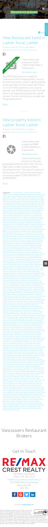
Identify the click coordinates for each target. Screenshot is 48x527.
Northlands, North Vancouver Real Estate (33, 315)
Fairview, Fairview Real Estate (29, 252)
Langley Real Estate (16, 292)
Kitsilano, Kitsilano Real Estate (27, 282)
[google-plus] (21, 494)
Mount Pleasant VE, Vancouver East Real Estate (23, 304)
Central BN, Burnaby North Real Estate (29, 212)
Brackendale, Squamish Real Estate (17, 201)
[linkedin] (33, 494)
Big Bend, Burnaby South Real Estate (14, 200)
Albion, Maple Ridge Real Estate (17, 196)
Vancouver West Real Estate (25, 387)
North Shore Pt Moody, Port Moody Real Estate (17, 313)
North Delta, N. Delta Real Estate (33, 312)
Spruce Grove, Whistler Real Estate (18, 357)
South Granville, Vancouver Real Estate (15, 348)
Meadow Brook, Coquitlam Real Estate (14, 299)
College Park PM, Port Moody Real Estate (15, 224)
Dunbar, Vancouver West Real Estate (31, 240)
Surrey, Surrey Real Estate (18, 369)
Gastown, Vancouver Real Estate (19, 261)
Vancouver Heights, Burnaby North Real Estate (27, 385)
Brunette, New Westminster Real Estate (26, 203)
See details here (29, 72)
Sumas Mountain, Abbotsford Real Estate (27, 366)
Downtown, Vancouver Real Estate (27, 238)
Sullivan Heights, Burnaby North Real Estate (20, 364)
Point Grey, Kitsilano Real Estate (25, 326)
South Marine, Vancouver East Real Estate (26, 350)
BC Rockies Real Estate (36, 198)
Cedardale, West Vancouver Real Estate (19, 210)
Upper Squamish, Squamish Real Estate (21, 379)
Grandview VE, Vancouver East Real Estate (20, 266)
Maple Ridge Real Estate (10, 298)
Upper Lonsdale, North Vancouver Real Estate (21, 378)
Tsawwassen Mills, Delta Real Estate (18, 375)
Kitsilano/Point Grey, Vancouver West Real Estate (28, 287)
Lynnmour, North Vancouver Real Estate (22, 294)
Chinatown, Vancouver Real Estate (20, 219)
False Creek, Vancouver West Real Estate (22, 253)
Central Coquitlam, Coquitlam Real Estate (15, 214)
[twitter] (27, 494)
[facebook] (15, 494)
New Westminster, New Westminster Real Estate (22, 308)
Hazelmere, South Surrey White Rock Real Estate (17, 273)
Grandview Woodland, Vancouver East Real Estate (21, 267)
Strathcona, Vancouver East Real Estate (14, 362)
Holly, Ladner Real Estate (21, 275)
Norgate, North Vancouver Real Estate (25, 310)
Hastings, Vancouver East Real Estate (28, 271)
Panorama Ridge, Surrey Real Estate (26, 319)
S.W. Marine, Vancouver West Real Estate (19, 336)
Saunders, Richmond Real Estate (33, 340)
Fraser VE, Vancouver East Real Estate (14, 259)
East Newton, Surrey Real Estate (28, 247)
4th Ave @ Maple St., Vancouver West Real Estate (26, 192)
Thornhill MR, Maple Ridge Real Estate (24, 371)
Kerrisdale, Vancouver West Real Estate (19, 278)
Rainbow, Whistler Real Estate (12, 334)
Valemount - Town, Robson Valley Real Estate (20, 382)
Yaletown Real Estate (9, 408)
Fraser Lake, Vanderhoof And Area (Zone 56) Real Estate (24, 257)
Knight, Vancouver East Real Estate (13, 289)
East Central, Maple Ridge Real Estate (28, 245)
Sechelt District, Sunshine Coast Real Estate (16, 341)
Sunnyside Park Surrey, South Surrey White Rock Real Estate (21, 368)
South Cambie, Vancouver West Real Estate (32, 347)
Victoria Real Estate (9, 390)
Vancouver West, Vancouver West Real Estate (30, 389)
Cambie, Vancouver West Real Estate (27, 207)
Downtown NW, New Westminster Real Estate (28, 233)
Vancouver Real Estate (9, 387)
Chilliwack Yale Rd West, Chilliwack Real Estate (21, 217)
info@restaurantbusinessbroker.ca (24, 479)
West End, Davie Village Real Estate (20, 396)
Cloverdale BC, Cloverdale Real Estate (21, 221)
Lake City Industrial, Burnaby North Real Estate (17, 291)
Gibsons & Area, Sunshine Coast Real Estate (27, 263)
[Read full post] (11, 65)
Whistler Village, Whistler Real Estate (21, 401)
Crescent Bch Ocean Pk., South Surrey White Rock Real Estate (26, 229)
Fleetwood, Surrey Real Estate (16, 256)
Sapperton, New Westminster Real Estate (27, 338)
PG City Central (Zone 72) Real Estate (28, 324)
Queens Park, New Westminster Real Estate (28, 333)
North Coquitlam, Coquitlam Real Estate (22, 311)
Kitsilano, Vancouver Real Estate (29, 284)
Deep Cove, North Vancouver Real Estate (15, 231)
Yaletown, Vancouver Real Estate (25, 408)
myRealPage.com (27, 504)
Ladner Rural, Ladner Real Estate (24, 50)
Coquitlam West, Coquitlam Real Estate (14, 228)
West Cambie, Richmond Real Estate (30, 392)
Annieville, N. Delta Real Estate (19, 198)
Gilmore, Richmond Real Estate (12, 264)
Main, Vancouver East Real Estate (35, 296)
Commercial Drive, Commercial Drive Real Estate (27, 226)
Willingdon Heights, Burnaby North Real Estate (21, 404)
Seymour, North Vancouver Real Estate (28, 343)
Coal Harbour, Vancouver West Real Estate (29, 222)
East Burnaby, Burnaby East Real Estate (21, 243)
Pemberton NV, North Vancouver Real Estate (23, 322)
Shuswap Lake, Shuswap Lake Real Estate (15, 345)
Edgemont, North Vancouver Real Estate (19, 250)
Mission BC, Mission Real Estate (17, 301)
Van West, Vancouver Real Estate (26, 383)
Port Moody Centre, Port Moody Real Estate (20, 329)
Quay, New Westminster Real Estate (18, 331)
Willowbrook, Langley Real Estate (31, 406)
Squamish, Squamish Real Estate (26, 359)
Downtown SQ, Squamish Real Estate (14, 235)
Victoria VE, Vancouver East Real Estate (27, 390)
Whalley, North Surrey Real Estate (27, 399)
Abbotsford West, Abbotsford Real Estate (15, 194)
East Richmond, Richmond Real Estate (22, 248)
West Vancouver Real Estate (18, 397)
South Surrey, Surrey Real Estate (23, 354)
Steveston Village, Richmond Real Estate (33, 361)
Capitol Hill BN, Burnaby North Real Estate (23, 207)
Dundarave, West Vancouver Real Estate (15, 242)
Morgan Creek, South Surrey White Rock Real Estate (23, 303)
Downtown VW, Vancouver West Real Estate (23, 236)
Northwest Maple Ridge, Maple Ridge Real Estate (18, 317)
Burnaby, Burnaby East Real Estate (24, 205)
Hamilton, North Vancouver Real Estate (19, 270)
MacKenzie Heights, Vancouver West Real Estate (22, 295)
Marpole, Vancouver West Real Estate (30, 298)
